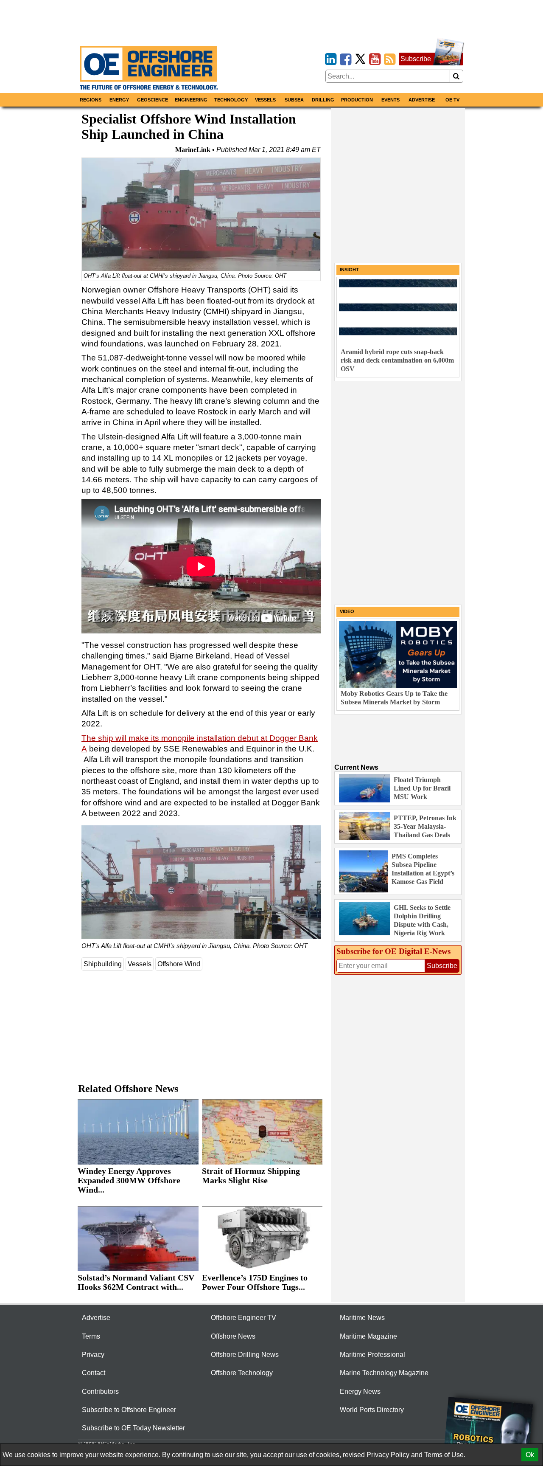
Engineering (191, 99)
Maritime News (362, 1317)
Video (347, 611)
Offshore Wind (178, 964)
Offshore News (233, 1336)
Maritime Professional (372, 1354)
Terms (91, 1336)
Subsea (294, 99)
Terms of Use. (444, 1454)
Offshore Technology (242, 1372)
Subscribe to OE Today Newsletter (133, 1428)
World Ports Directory (372, 1409)
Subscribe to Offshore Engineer (129, 1409)
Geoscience (152, 99)
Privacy (93, 1354)
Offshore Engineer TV (243, 1317)
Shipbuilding (103, 964)
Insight (349, 269)
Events (390, 99)
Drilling (323, 99)
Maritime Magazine (368, 1336)
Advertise (422, 99)
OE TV (452, 99)
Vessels (265, 99)
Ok (530, 1454)
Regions (90, 99)
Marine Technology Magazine (384, 1372)
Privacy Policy (388, 1454)
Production (357, 99)
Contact (93, 1372)
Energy (119, 99)
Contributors (100, 1391)
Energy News (360, 1391)
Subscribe (415, 58)
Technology (231, 99)
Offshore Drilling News (245, 1354)
